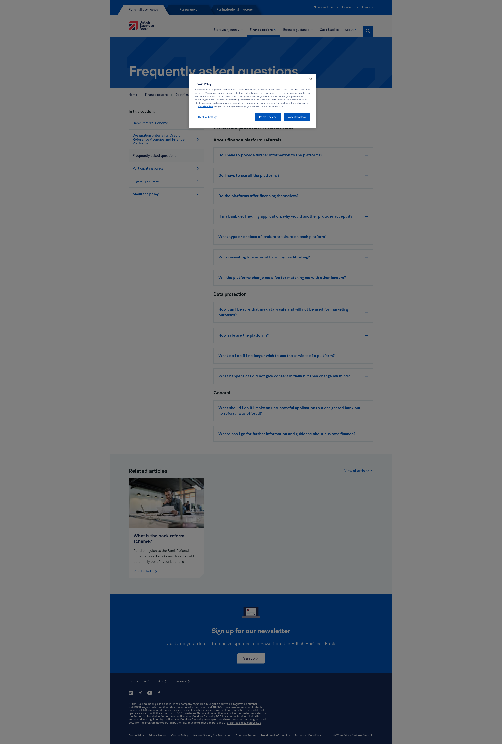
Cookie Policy (205, 106)
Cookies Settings (207, 117)
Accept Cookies (297, 117)
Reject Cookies (267, 117)
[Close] (310, 79)
